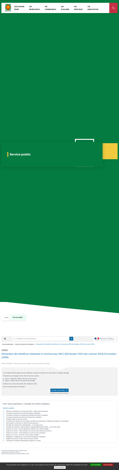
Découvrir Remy (19, 7)
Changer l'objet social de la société (16, 419)
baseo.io (18, 452)
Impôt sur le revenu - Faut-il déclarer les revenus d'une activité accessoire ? (29, 431)
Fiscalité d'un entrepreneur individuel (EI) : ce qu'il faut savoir (24, 425)
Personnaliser (60, 467)
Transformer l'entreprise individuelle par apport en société (23, 440)
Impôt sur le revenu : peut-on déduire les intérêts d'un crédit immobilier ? (28, 429)
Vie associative (92, 7)
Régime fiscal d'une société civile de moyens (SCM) (22, 438)
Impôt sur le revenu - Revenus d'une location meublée (22, 435)
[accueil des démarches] (5, 338)
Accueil (6, 317)
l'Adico (27, 453)
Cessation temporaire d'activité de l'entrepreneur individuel (23, 417)
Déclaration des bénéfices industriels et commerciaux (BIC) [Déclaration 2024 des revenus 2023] (65, 344)
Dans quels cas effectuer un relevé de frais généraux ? (22, 423)
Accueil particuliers (7, 344)
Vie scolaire (65, 7)
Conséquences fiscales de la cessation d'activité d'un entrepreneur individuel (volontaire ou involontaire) (37, 421)
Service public (18, 317)
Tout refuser (107, 465)
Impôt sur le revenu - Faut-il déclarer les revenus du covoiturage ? (26, 433)
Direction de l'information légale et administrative (15, 450)
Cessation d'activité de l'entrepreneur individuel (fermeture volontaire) (27, 415)
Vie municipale (34, 7)
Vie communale (50, 7)
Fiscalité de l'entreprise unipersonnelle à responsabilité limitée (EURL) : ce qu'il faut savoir (33, 427)
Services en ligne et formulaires (24, 344)
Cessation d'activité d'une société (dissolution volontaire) (23, 413)
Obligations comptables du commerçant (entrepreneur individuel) (25, 436)
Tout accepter (96, 465)
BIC (67, 373)
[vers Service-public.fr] (104, 339)
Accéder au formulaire (59, 390)
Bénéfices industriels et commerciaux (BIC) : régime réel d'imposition (27, 411)
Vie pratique (78, 7)
